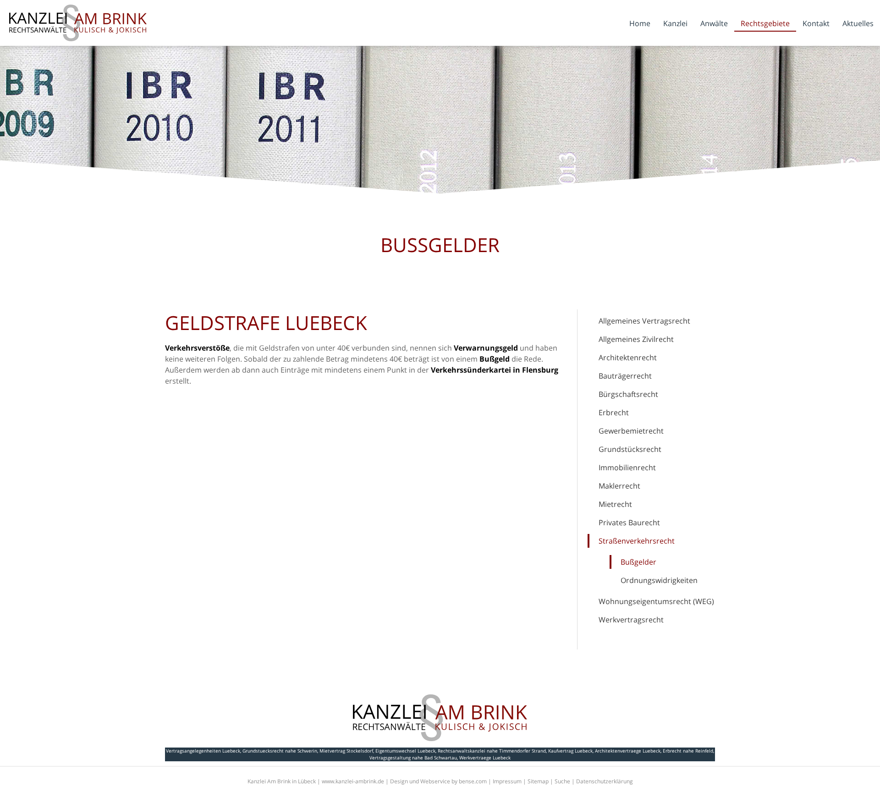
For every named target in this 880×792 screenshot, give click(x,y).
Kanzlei (675, 23)
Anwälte (714, 23)
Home (639, 23)
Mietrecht (615, 504)
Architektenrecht (628, 357)
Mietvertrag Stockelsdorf (346, 751)
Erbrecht (614, 412)
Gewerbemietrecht (631, 431)
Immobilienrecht (627, 467)
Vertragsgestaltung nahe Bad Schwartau (413, 757)
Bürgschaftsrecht (628, 394)
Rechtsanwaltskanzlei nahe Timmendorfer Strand (492, 751)
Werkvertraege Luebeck (485, 757)
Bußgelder (638, 562)
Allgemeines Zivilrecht (636, 339)
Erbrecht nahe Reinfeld (688, 751)
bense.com (473, 781)
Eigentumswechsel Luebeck (405, 751)
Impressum (507, 781)
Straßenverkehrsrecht (637, 541)
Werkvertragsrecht (631, 620)
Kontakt (816, 23)
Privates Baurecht (629, 522)
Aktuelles (858, 23)
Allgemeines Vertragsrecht (644, 321)
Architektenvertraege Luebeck (627, 751)
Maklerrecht (619, 486)
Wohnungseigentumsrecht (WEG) (656, 601)
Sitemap (538, 781)
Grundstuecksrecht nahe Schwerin (279, 751)
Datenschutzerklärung (604, 781)
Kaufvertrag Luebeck (570, 751)
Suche (562, 781)
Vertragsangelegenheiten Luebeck (203, 751)
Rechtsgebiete (765, 23)
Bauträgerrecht (625, 376)
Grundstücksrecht (630, 449)
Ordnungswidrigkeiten (659, 580)
